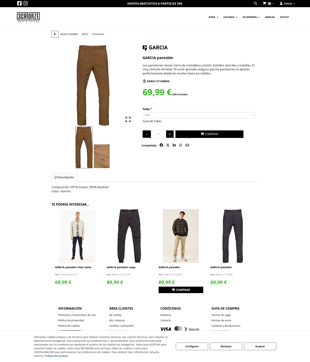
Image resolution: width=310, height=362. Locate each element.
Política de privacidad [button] (71, 320)
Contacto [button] (165, 320)
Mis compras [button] (117, 320)
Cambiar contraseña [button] (121, 325)
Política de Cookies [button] (56, 356)
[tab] (64, 177)
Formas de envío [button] (221, 320)
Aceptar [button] (260, 346)
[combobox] (199, 115)
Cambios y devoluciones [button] (226, 325)
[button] (19, 4)
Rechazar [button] (226, 346)
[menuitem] (255, 3)
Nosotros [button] (165, 315)
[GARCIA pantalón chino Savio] (77, 236)
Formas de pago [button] (221, 315)
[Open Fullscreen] (128, 119)
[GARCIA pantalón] (181, 236)
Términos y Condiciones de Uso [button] (77, 315)
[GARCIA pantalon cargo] (129, 236)
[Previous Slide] (59, 85)
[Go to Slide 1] (84, 147)
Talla (147, 109)
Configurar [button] (192, 346)
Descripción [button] (65, 177)
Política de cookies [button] (69, 325)
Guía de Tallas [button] (152, 121)
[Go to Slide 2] (101, 156)
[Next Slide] (127, 85)
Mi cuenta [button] (115, 315)
